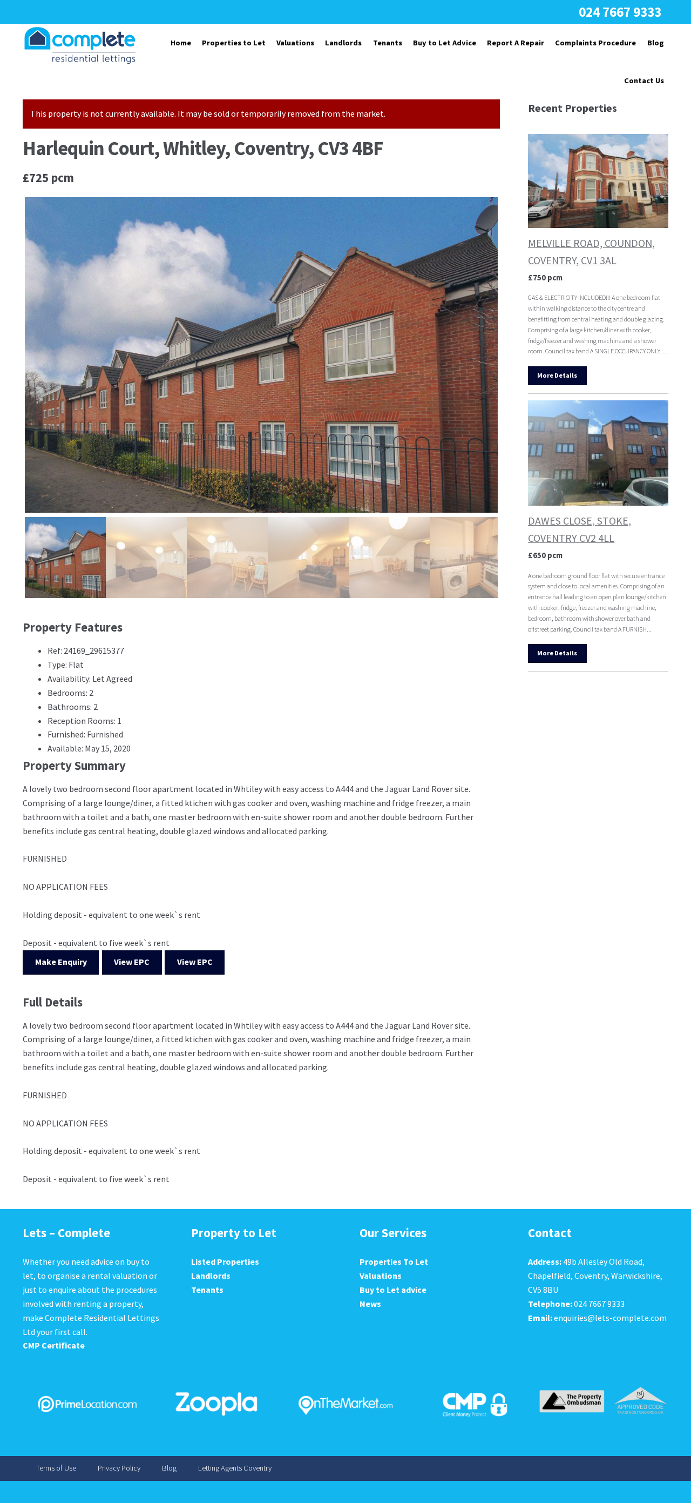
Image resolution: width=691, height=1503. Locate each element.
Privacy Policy (119, 1468)
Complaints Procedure (595, 43)
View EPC (132, 961)
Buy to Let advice (393, 1289)
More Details (557, 375)
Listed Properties (225, 1261)
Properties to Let (234, 43)
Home (181, 43)
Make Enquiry (61, 961)
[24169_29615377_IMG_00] (261, 355)
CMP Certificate (54, 1345)
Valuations (295, 43)
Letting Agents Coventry (235, 1468)
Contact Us (644, 80)
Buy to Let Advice (444, 43)
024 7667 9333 (620, 12)
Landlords (343, 43)
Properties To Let (394, 1261)
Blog (655, 43)
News (370, 1303)
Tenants (387, 43)
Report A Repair (515, 43)
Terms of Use (56, 1468)
